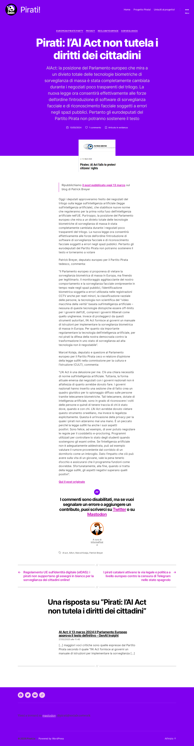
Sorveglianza (129, 31)
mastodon (49, 715)
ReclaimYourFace (108, 31)
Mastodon (97, 514)
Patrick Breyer (96, 552)
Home (127, 9)
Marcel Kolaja (81, 552)
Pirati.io (31, 738)
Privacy (90, 31)
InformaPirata (97, 543)
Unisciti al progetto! (164, 9)
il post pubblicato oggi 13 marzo (103, 185)
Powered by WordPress (51, 738)
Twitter (119, 509)
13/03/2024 (75, 127)
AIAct (71, 552)
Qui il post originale (72, 481)
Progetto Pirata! (142, 9)
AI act (65, 552)
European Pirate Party (69, 31)
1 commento (95, 127)
